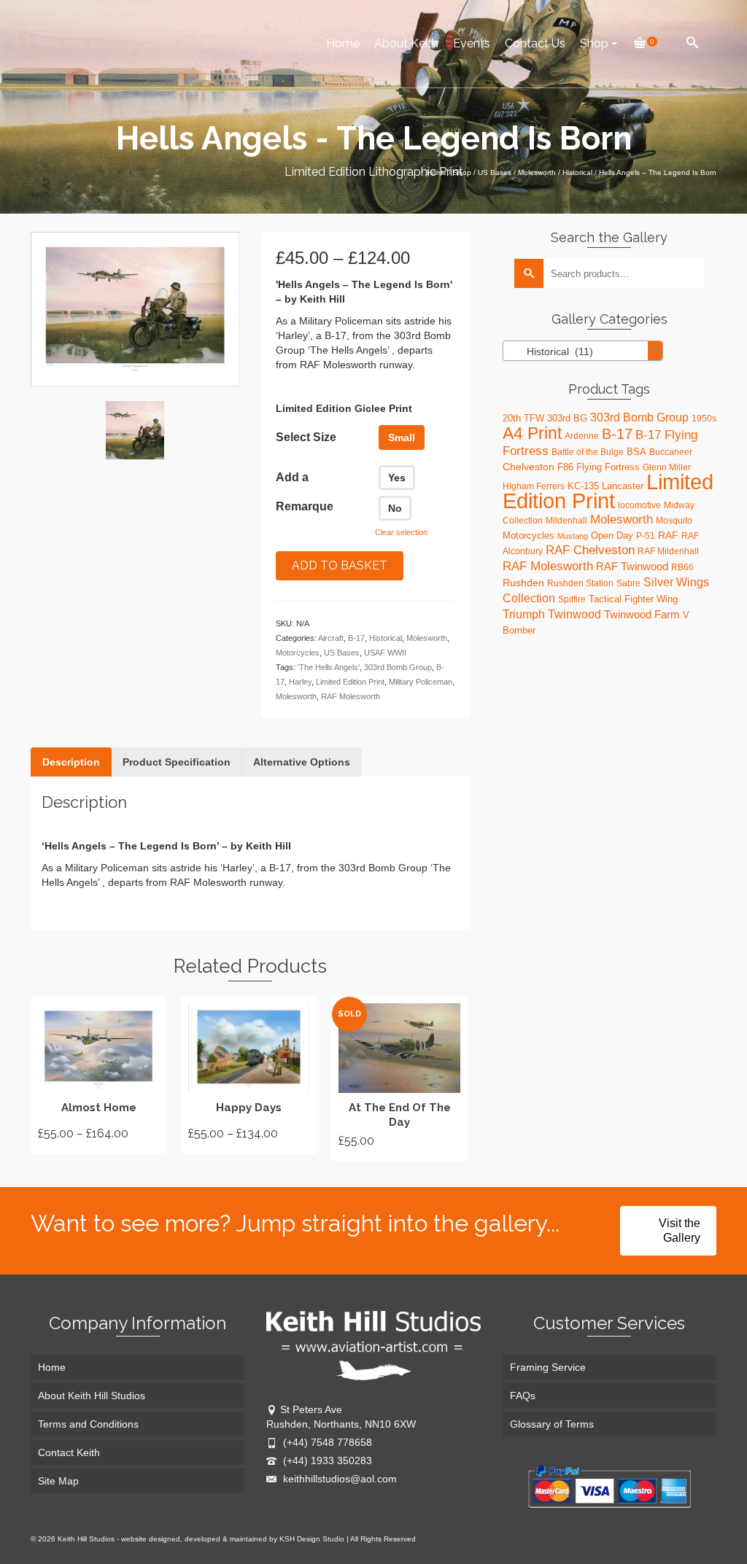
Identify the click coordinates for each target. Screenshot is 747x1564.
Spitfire (572, 599)
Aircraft (331, 638)
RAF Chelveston (590, 550)
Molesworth (426, 638)
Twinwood (574, 614)
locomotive (639, 505)
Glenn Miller (667, 467)
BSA (636, 451)
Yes (397, 477)
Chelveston (528, 466)
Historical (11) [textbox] (551, 351)
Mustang (572, 536)
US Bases (342, 652)
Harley (300, 681)
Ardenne (582, 436)
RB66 (682, 567)
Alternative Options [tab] (301, 762)
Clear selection (401, 532)
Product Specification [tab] (177, 762)
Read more (399, 1078)
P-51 (645, 536)
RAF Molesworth (350, 696)
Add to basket (339, 565)
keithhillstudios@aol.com (338, 1479)
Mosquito (674, 521)
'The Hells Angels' (329, 667)
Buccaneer (670, 452)
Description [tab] (71, 762)
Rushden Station (580, 583)
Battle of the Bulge (587, 452)
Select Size (306, 437)
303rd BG (567, 418)
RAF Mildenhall (668, 551)
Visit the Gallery (679, 1230)
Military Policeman (420, 681)
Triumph (524, 613)
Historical (385, 638)
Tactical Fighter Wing (633, 599)
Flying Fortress (608, 467)
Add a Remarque (304, 492)
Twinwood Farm (642, 614)
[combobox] (583, 351)
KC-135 (583, 486)
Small (401, 437)
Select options (98, 1074)
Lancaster (622, 486)
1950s (704, 418)
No (395, 508)
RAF (668, 535)
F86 (565, 467)
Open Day (612, 535)
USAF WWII (385, 652)
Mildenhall (566, 521)
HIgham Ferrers (534, 486)
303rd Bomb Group (398, 667)
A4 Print (532, 433)
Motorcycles (298, 652)
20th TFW (523, 418)
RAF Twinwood (632, 566)
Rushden (523, 582)
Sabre (628, 583)
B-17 (356, 638)
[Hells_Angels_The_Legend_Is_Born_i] (135, 430)
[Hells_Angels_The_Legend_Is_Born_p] (135, 308)
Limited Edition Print (350, 681)
